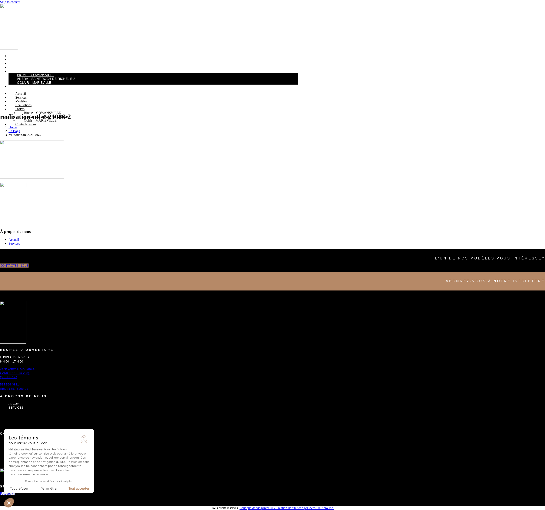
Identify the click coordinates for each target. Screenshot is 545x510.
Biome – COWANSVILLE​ (35, 75)
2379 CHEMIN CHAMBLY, (17, 368)
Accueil (15, 56)
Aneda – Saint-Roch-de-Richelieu (46, 79)
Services (16, 59)
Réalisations (19, 67)
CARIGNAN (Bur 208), (15, 373)
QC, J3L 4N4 (8, 377)
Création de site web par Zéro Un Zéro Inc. (305, 508)
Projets (15, 71)
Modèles (16, 63)
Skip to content (10, 2)
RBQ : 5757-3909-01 (14, 388)
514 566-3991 (9, 384)
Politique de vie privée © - (258, 508)
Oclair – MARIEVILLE (34, 82)
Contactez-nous (22, 86)
